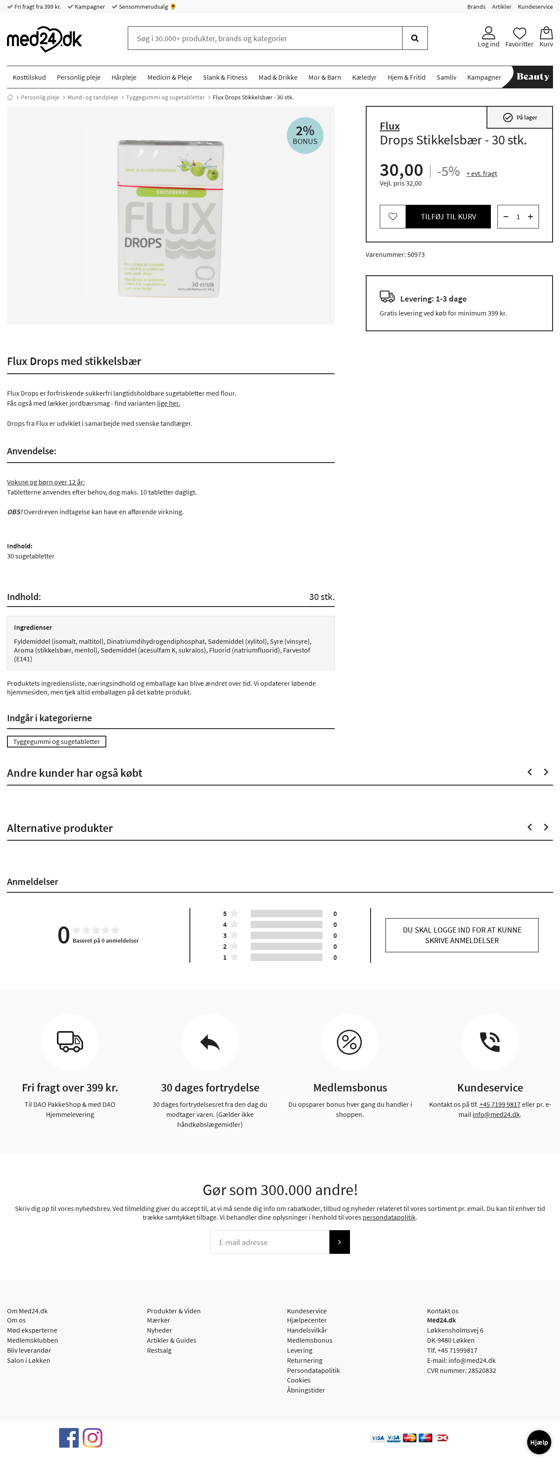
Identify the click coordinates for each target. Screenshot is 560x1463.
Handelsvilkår (307, 1330)
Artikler (501, 7)
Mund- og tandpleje (92, 97)
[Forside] (10, 97)
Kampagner (89, 7)
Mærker (158, 1320)
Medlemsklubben (32, 1340)
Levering (299, 1350)
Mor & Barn (324, 77)
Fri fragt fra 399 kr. (37, 7)
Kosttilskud (29, 77)
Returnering (304, 1360)
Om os (16, 1320)
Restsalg (159, 1350)
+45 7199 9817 (500, 1104)
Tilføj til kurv (448, 216)
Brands (476, 7)
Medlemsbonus (309, 1340)
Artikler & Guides (171, 1340)
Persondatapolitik (313, 1370)
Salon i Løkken (28, 1360)
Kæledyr (364, 77)
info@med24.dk (496, 1114)
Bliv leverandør (29, 1350)
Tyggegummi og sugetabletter (165, 97)
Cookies (299, 1379)
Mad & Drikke (278, 77)
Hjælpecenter (307, 1320)
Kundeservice (535, 7)
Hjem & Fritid (407, 77)
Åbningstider (306, 1390)
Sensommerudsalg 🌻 (147, 7)
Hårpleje (124, 77)
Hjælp (539, 1442)
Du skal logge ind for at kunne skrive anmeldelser (462, 935)
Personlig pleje (79, 77)
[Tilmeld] (339, 1242)
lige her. (168, 403)
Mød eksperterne (32, 1330)
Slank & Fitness (225, 77)
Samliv (446, 77)
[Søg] (415, 38)
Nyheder (159, 1330)
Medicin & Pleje (169, 77)
